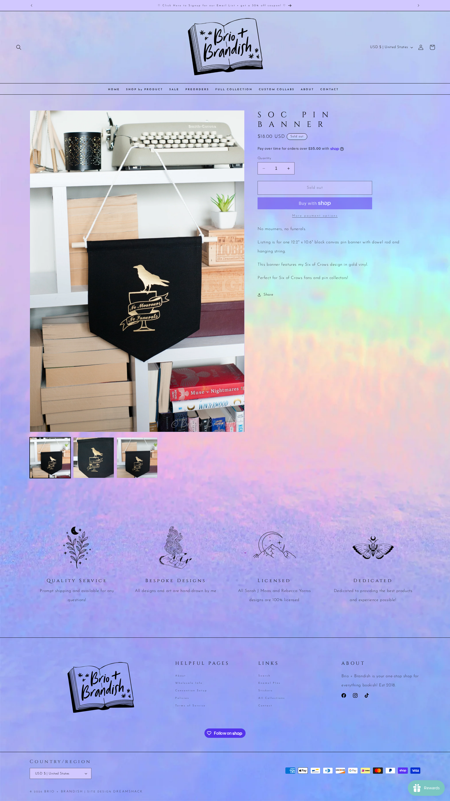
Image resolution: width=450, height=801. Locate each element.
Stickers (265, 690)
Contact (265, 705)
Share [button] (268, 295)
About (180, 676)
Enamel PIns (269, 683)
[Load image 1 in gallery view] (50, 457)
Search (264, 676)
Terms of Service (190, 705)
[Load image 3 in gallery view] (137, 457)
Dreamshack (128, 791)
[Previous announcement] (31, 5)
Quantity (264, 158)
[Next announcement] (418, 5)
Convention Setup (191, 690)
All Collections (271, 697)
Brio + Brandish (63, 791)
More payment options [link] (315, 215)
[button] (18, 47)
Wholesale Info (189, 683)
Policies (182, 697)
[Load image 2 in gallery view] (93, 457)
